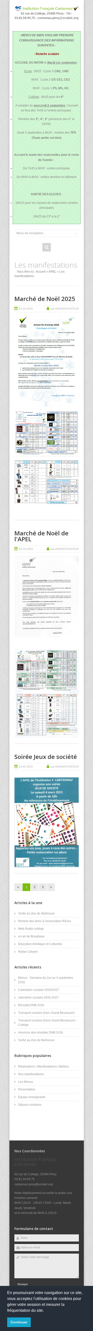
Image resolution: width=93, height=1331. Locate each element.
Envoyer (23, 1284)
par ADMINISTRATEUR (65, 308)
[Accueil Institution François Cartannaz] (46, 10)
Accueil (41, 271)
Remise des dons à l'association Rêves (44, 921)
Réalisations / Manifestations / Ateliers (43, 1066)
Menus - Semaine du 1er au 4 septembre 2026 (45, 980)
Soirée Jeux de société (45, 757)
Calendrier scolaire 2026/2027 (38, 990)
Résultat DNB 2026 (31, 1005)
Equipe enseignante (31, 1097)
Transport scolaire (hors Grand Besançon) (46, 1013)
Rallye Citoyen (28, 951)
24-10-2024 (26, 548)
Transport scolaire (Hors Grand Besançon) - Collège (47, 1023)
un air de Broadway (31, 936)
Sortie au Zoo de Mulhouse (36, 913)
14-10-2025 (26, 308)
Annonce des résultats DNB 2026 (40, 1032)
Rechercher (46, 247)
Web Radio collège (31, 928)
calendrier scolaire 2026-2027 (38, 997)
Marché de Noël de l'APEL (41, 536)
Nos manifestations (31, 1074)
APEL (52, 271)
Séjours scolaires (29, 1104)
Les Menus (25, 1082)
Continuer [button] (18, 1322)
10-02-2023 (26, 766)
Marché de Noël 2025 (44, 299)
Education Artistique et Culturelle (40, 944)
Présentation (26, 1089)
